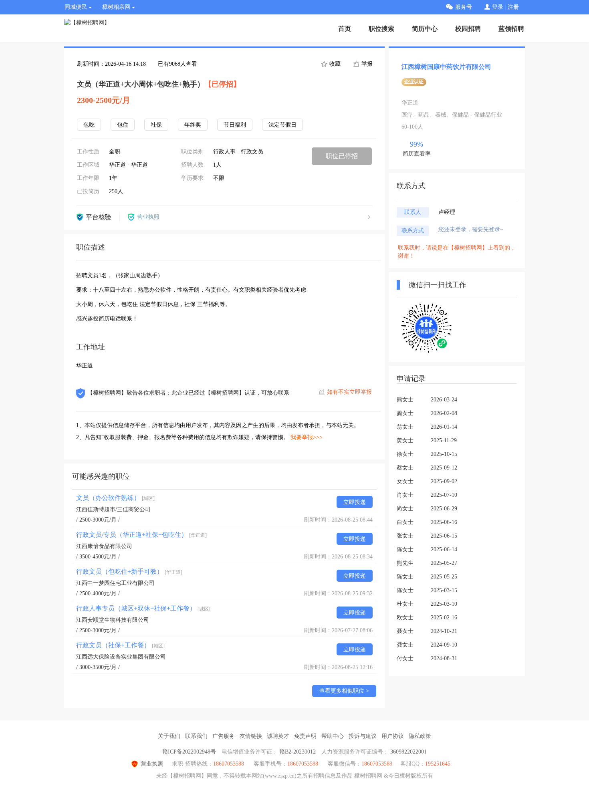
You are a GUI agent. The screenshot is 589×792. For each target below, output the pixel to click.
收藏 (334, 64)
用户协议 (392, 736)
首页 (344, 28)
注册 (513, 7)
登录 (497, 7)
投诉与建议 (363, 736)
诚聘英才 (278, 736)
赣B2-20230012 (297, 752)
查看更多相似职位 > (344, 691)
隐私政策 (420, 736)
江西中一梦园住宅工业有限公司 (115, 583)
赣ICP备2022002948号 (189, 752)
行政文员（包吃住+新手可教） (129, 571)
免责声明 (305, 736)
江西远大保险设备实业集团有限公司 (121, 657)
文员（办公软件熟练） (115, 497)
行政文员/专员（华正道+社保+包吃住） (141, 534)
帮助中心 (332, 736)
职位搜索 (381, 28)
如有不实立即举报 (349, 392)
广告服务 (223, 736)
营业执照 (152, 764)
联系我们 (196, 736)
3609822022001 (408, 752)
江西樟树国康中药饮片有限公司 (446, 66)
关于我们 (169, 736)
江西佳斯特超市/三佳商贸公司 (113, 509)
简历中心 (425, 28)
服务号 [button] (463, 7)
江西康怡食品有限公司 (104, 546)
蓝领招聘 (511, 28)
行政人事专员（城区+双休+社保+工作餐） (143, 608)
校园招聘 (468, 28)
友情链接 (251, 736)
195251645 (437, 764)
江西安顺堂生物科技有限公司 (112, 620)
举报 (366, 64)
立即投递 (354, 502)
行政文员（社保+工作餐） (120, 645)
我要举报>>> (306, 437)
